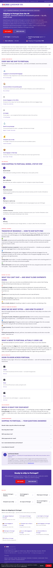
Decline (41, 565)
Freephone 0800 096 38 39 (10, 552)
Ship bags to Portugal (42, 495)
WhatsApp (6, 555)
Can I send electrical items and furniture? (26, 443)
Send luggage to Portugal (24, 495)
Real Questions (23, 557)
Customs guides (41, 557)
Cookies (6, 559)
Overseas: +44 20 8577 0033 (24, 552)
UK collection (34, 557)
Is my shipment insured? (26, 447)
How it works (10, 557)
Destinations (29, 557)
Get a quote (8, 31)
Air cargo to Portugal (25, 501)
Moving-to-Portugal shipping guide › (12, 270)
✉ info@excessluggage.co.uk (37, 552)
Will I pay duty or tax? (26, 434)
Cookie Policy (24, 566)
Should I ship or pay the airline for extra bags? (26, 425)
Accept (48, 565)
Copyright (13, 559)
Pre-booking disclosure (20, 559)
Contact (15, 557)
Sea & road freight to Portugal (42, 501)
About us (6, 557)
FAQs (19, 557)
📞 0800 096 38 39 (19, 31)
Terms (9, 559)
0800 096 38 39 (47, 1)
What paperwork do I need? (26, 438)
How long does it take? (26, 430)
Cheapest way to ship (8, 501)
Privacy (46, 557)
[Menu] (49, 5)
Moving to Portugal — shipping (8, 495)
